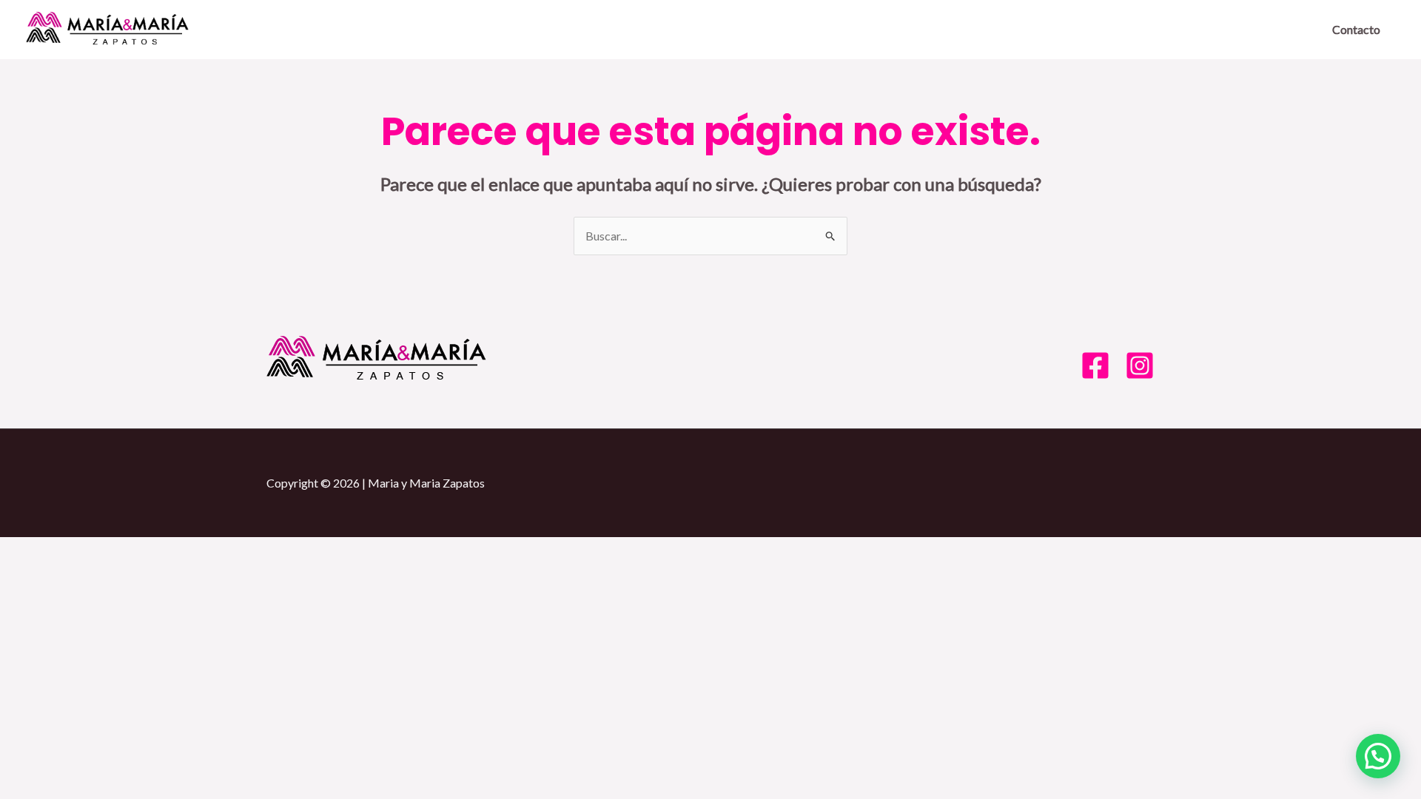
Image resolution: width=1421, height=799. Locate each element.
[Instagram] (1140, 365)
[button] (1378, 756)
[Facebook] (1095, 365)
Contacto (1356, 29)
